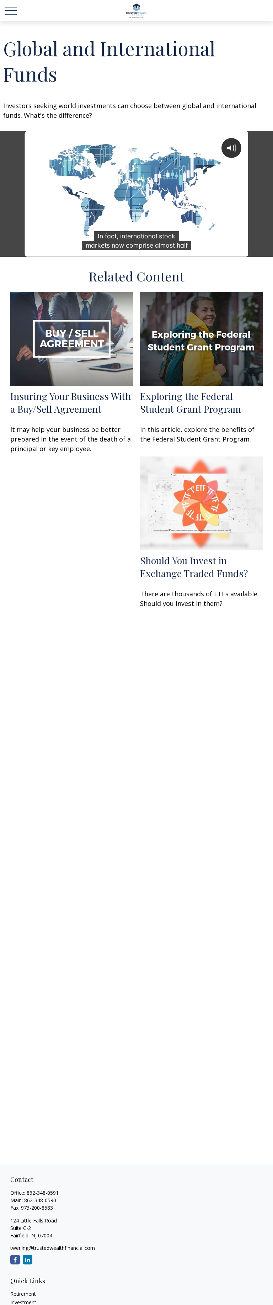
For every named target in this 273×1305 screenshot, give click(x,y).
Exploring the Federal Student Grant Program (190, 402)
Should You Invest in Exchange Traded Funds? (194, 567)
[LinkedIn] (27, 1259)
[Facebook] (15, 1259)
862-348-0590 (40, 1200)
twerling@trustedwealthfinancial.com (52, 1248)
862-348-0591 (43, 1192)
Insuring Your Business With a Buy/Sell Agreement (70, 402)
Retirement (23, 1293)
